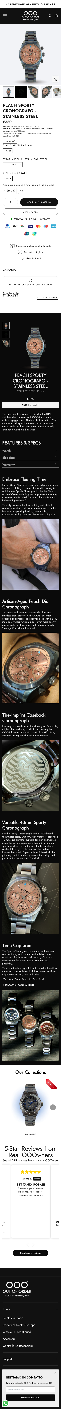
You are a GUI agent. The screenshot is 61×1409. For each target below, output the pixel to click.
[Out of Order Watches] (17, 1289)
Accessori (9, 1339)
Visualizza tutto (47, 297)
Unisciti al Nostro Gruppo (19, 1325)
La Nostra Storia (13, 1318)
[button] (5, 15)
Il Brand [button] (7, 1309)
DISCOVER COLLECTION (19, 985)
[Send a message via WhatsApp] (5, 1403)
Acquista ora (30, 212)
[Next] (5, 343)
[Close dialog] (55, 1372)
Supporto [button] (8, 1359)
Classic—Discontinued (17, 1332)
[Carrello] (56, 16)
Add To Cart (30, 405)
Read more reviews (30, 1253)
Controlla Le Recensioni (18, 1346)
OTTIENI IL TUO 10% (30, 1397)
